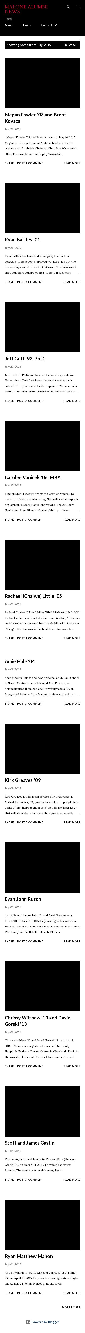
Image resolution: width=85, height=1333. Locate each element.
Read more (72, 163)
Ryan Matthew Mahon (29, 1256)
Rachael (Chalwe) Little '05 (33, 596)
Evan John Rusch (23, 899)
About (9, 25)
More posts (71, 1307)
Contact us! (49, 25)
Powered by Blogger (45, 1322)
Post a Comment (30, 163)
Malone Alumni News (26, 9)
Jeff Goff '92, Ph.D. (25, 358)
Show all (70, 45)
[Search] (68, 7)
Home (27, 25)
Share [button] (9, 163)
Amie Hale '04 (20, 661)
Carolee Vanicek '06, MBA (33, 477)
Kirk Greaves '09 (23, 780)
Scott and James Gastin (29, 1143)
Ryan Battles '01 (22, 239)
